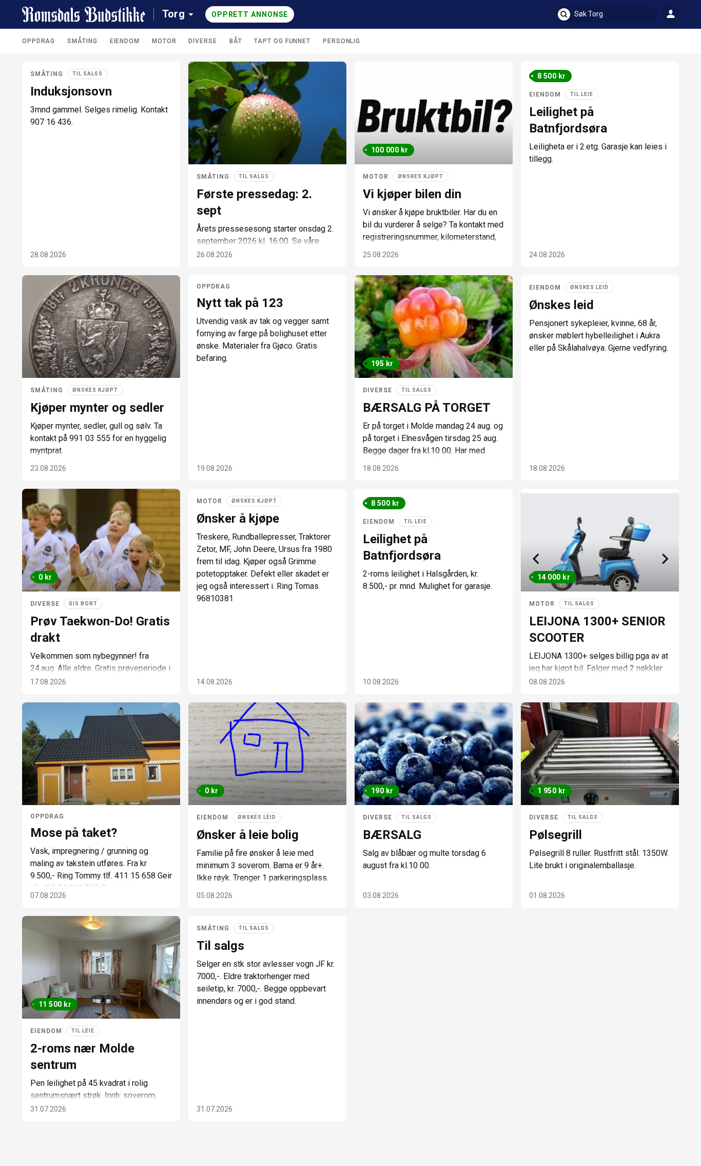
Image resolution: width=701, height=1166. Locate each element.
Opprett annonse (249, 14)
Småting (82, 41)
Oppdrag (38, 41)
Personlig (341, 41)
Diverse (202, 41)
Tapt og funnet (282, 41)
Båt (235, 41)
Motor (164, 41)
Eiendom (125, 41)
